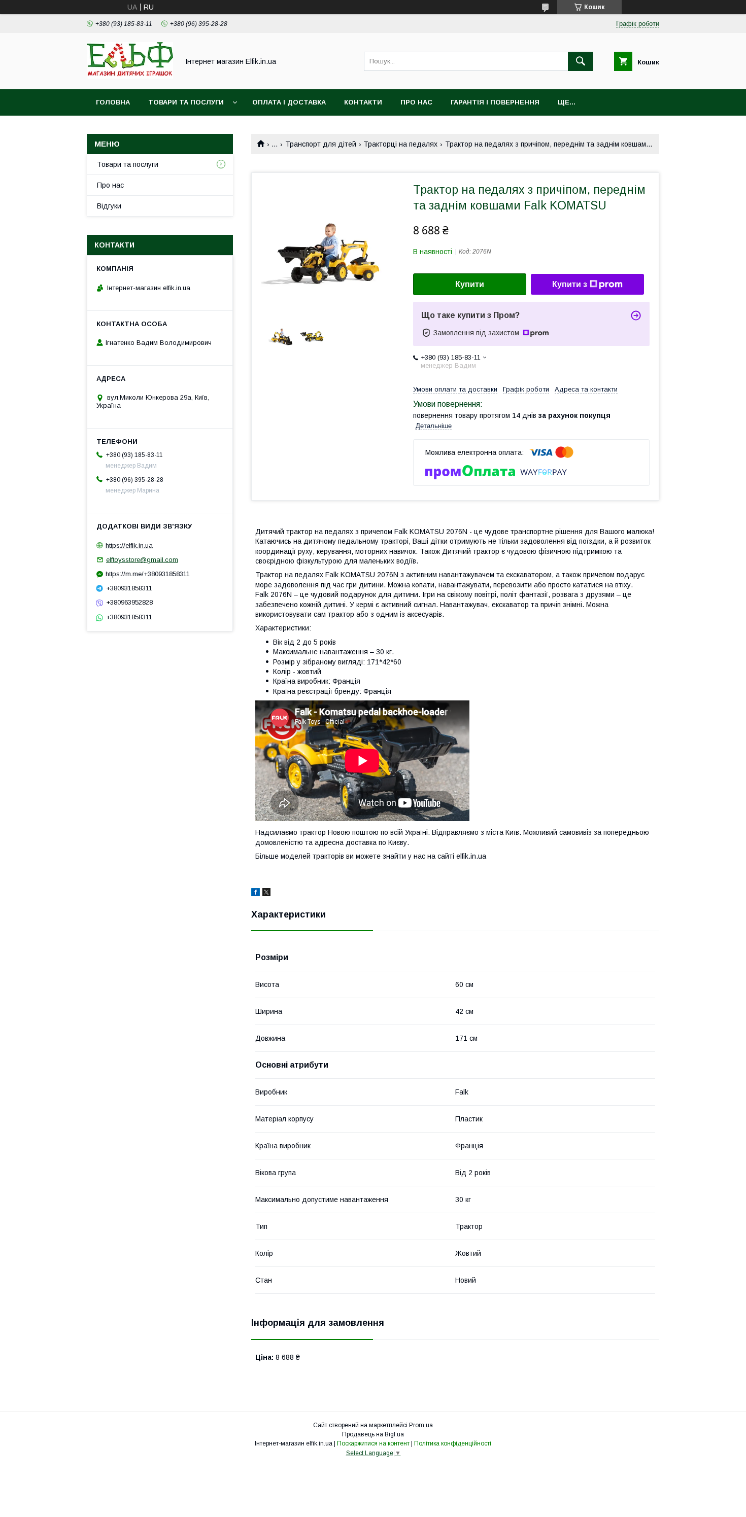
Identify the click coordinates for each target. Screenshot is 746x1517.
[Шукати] (580, 61)
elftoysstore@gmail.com (142, 559)
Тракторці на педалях (400, 144)
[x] (266, 894)
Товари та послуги (186, 102)
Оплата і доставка (289, 102)
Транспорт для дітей (320, 144)
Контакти (363, 102)
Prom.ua (421, 1425)
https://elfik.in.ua (129, 545)
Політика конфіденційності (452, 1443)
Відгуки (109, 206)
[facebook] (255, 894)
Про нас (416, 102)
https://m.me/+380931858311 (148, 574)
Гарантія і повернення (495, 102)
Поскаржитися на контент (373, 1443)
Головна (113, 102)
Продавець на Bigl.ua (373, 1434)
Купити (469, 284)
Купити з (569, 284)
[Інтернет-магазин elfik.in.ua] (130, 76)
